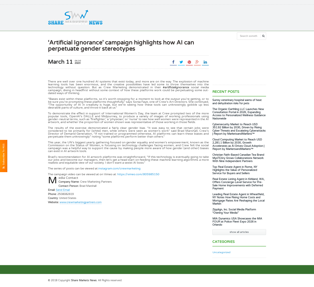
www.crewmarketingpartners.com (81, 202)
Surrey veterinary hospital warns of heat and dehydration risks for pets (237, 102)
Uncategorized (221, 252)
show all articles (239, 232)
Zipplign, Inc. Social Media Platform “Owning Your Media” (234, 211)
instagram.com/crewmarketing (119, 168)
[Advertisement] (200, 17)
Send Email (63, 190)
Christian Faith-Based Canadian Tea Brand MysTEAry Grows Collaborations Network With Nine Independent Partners (238, 158)
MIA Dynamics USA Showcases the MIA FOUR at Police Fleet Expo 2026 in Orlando (237, 221)
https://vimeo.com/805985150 (138, 174)
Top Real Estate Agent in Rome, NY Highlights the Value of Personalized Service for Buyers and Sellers (234, 170)
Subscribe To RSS (3, 155)
